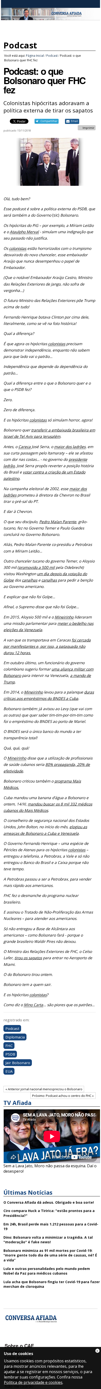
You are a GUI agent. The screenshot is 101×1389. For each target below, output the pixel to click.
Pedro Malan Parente (57, 521)
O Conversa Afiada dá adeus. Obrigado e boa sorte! (48, 1202)
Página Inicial (35, 56)
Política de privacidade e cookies (33, 1382)
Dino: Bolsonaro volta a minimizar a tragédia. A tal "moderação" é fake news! (48, 1240)
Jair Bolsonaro (17, 1062)
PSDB (10, 1054)
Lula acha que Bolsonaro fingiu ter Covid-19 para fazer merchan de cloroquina (51, 1284)
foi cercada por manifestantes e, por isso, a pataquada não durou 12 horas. (47, 646)
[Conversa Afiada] (50, 17)
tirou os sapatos (28, 957)
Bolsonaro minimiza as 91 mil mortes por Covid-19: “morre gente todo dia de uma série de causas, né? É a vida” (50, 1255)
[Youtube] (22, 1338)
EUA (9, 1071)
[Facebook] (9, 1338)
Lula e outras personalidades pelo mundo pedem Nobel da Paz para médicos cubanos (46, 1271)
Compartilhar (48, 121)
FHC (9, 1045)
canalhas (29, 580)
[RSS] (48, 1338)
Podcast (20, 45)
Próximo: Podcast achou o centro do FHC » (63, 1095)
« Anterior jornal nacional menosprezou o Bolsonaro (43, 1089)
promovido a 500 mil (37, 567)
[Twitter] (35, 1338)
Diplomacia (15, 1037)
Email (74, 121)
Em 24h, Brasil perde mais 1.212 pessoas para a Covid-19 (50, 1226)
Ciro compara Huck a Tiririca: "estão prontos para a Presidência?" (49, 1213)
